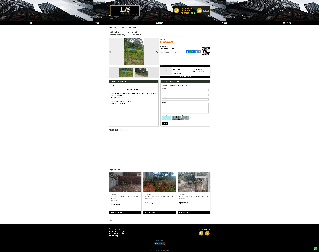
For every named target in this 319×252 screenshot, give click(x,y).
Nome (164, 88)
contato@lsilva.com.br (196, 69)
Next (157, 51)
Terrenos (128, 27)
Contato (287, 23)
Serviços (223, 23)
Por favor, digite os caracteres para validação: (173, 115)
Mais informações (117, 212)
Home (31, 23)
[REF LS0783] (194, 184)
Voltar (110, 220)
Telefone (164, 97)
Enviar (165, 123)
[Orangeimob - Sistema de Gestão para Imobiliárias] (159, 243)
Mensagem (165, 102)
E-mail (206, 11)
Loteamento (136, 27)
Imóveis (95, 23)
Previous (110, 51)
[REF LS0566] (125, 184)
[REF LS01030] (159, 184)
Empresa (159, 23)
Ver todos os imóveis (185, 77)
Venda (122, 27)
